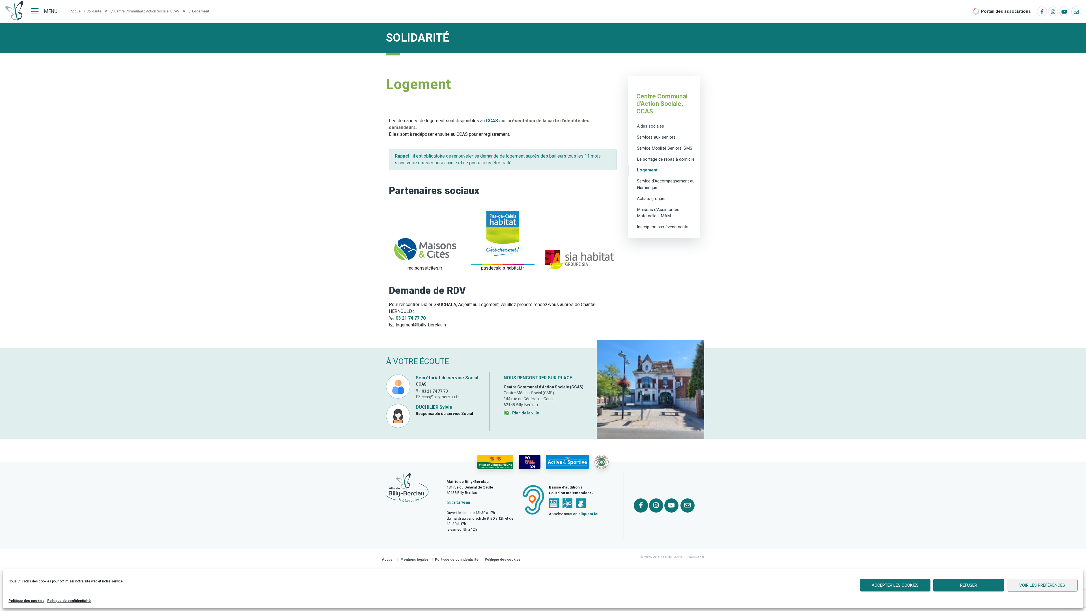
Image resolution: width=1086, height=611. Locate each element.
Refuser (968, 585)
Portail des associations (1006, 11)
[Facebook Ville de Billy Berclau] (1042, 11)
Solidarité (94, 11)
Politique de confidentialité (69, 601)
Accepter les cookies (895, 585)
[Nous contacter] (1076, 11)
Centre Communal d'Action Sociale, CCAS (662, 104)
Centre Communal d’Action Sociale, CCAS (147, 11)
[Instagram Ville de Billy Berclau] (1053, 11)
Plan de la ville (525, 413)
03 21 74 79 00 (458, 503)
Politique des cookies (26, 601)
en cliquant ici (585, 514)
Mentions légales (414, 559)
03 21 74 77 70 (411, 318)
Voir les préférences (1042, 585)
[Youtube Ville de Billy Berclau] (1064, 11)
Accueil (76, 11)
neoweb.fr (696, 557)
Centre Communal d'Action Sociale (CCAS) (543, 387)
